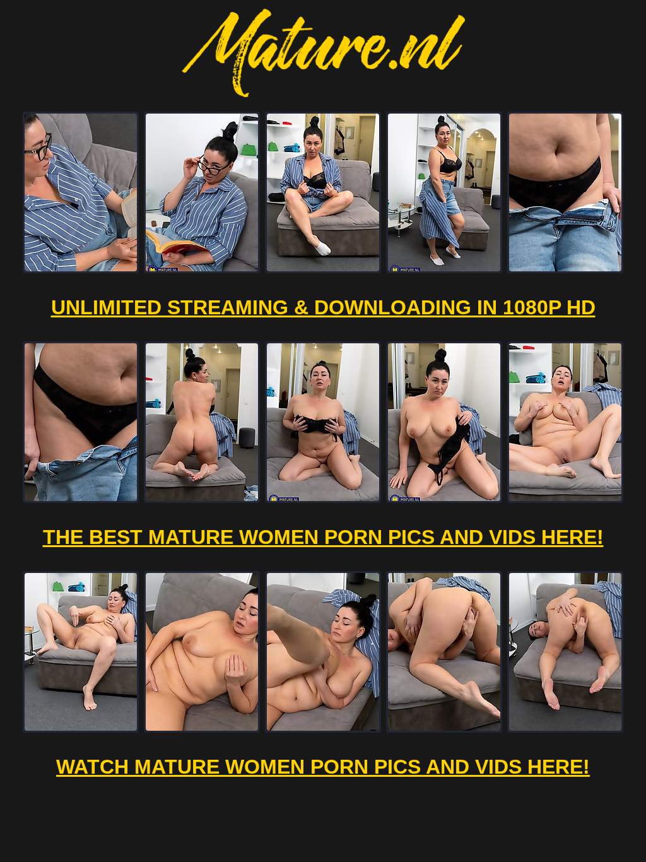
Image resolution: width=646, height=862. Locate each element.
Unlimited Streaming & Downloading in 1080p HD (323, 307)
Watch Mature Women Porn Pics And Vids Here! (323, 766)
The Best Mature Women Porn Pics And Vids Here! (323, 537)
